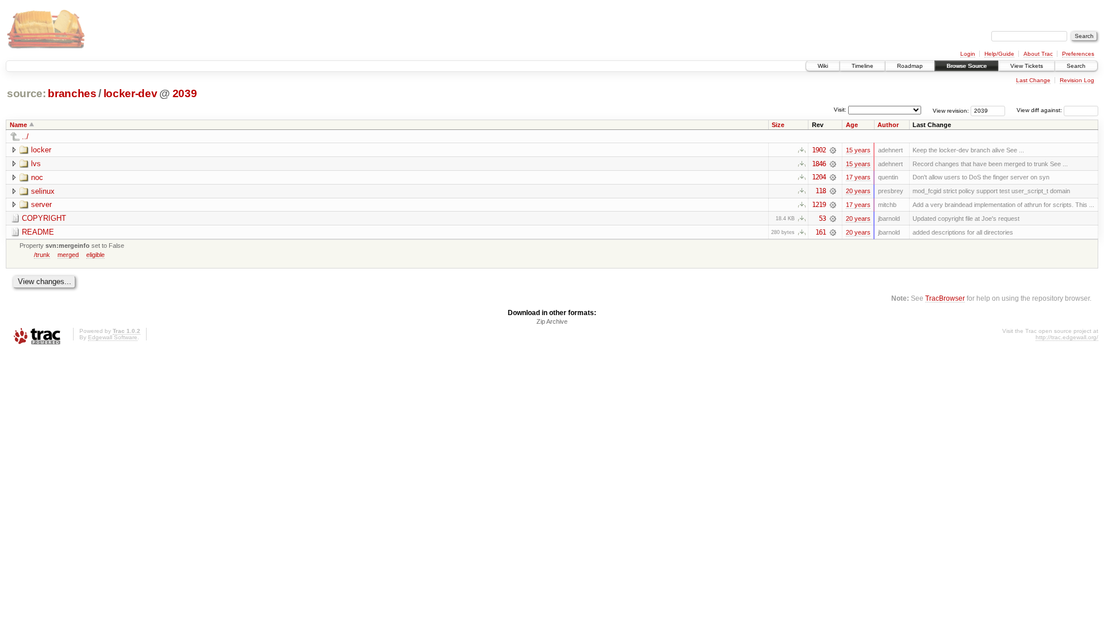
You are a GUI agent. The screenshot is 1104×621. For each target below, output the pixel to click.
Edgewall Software (112, 337)
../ (25, 136)
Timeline (862, 66)
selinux (43, 191)
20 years (858, 190)
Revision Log (1077, 80)
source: (26, 93)
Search (1076, 66)
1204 (819, 177)
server (41, 204)
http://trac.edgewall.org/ (1067, 337)
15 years (858, 150)
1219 (819, 205)
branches (72, 93)
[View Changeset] (833, 150)
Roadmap (910, 66)
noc (37, 177)
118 (820, 191)
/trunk (42, 254)
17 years (858, 177)
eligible (95, 254)
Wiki (823, 66)
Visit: (840, 109)
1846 (819, 164)
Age (852, 124)
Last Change (1033, 80)
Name (18, 124)
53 (822, 218)
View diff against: (1040, 110)
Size (778, 124)
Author (888, 124)
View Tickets (1026, 66)
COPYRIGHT (44, 218)
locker (41, 149)
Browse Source (966, 66)
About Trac (1038, 54)
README (38, 232)
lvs (36, 163)
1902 (819, 150)
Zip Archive (552, 321)
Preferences (1078, 54)
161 (820, 232)
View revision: (951, 110)
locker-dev (130, 93)
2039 (184, 93)
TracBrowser (945, 298)
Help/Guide (999, 54)
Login (967, 54)
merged (68, 254)
